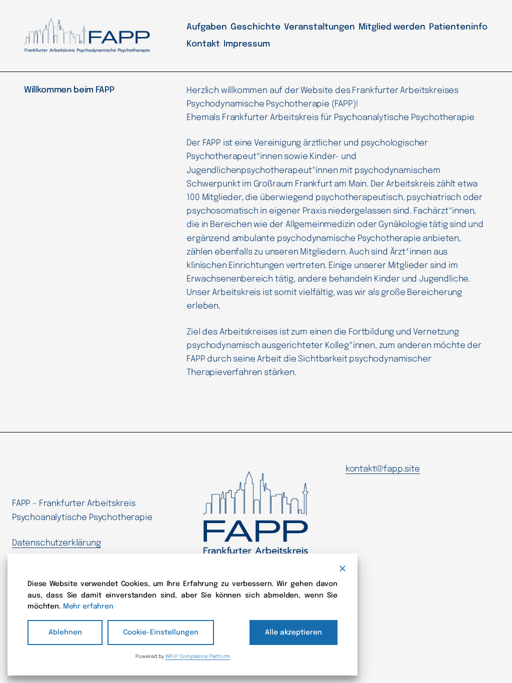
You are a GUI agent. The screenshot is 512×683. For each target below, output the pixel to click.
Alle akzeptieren (293, 632)
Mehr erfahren (88, 606)
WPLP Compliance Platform (198, 656)
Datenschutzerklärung (56, 543)
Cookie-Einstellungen (160, 632)
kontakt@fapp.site (383, 469)
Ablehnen (65, 632)
